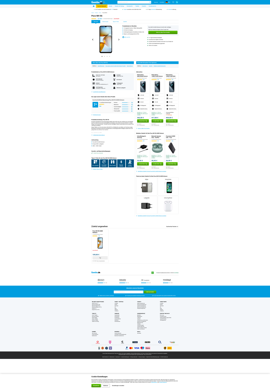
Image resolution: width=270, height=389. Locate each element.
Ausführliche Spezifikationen (99, 91)
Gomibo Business (118, 333)
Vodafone (116, 310)
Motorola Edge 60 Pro (96, 305)
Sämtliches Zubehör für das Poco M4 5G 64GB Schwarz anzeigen (152, 171)
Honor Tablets (94, 315)
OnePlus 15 (94, 308)
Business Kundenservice (119, 335)
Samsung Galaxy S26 (96, 304)
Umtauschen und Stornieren (142, 320)
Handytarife (130, 6)
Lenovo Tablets (95, 318)
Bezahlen (139, 315)
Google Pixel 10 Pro (95, 309)
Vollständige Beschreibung (99, 135)
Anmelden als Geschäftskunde (120, 334)
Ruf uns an (162, 315)
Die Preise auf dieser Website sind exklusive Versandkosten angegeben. (154, 353)
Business (117, 331)
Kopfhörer (116, 320)
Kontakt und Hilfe (165, 313)
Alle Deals (139, 333)
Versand (138, 318)
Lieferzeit (139, 317)
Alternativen (145, 66)
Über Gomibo (94, 333)
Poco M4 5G (104, 12)
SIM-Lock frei (127, 37)
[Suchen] (150, 2)
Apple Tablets (94, 317)
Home (92, 12)
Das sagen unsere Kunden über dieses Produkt (115, 66)
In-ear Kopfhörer (118, 318)
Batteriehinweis (140, 322)
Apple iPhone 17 (95, 303)
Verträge (138, 323)
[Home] (93, 6)
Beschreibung (130, 66)
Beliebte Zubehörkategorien (160, 66)
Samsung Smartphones (141, 304)
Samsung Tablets (95, 316)
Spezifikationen (101, 66)
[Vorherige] (92, 39)
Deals (138, 331)
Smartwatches (117, 321)
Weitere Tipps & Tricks (98, 169)
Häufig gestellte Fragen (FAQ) (165, 317)
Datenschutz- (154, 382)
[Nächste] (118, 39)
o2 (115, 307)
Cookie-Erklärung (163, 382)
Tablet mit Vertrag (95, 321)
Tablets (137, 6)
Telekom (116, 309)
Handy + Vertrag (119, 301)
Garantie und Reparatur (141, 321)
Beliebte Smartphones (98, 301)
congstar (116, 303)
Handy (110, 6)
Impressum (118, 356)
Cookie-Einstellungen (125, 356)
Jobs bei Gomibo (163, 318)
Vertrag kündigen (140, 325)
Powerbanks (117, 317)
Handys (139, 301)
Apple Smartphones (141, 303)
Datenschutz (94, 335)
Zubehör (144, 6)
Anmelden (162, 2)
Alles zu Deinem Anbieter (142, 327)
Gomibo (94, 331)
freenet (116, 304)
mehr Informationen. (148, 354)
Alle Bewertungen (97, 114)
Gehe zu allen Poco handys (144, 128)
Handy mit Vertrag (119, 6)
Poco (100, 12)
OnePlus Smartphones (141, 305)
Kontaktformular (163, 316)
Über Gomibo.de (105, 356)
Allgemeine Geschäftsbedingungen (152, 356)
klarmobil (116, 305)
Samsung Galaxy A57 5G (96, 307)
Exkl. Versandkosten (141, 125)
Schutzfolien (117, 316)
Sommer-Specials (101, 6)
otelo (116, 308)
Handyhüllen (117, 315)
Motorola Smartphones (141, 307)
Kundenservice (152, 6)
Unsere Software (95, 334)
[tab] (104, 56)
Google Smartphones (141, 308)
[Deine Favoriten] (173, 2)
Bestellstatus (139, 316)
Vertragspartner (163, 320)
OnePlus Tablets (95, 320)
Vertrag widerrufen (140, 326)
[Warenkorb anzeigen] (177, 2)
